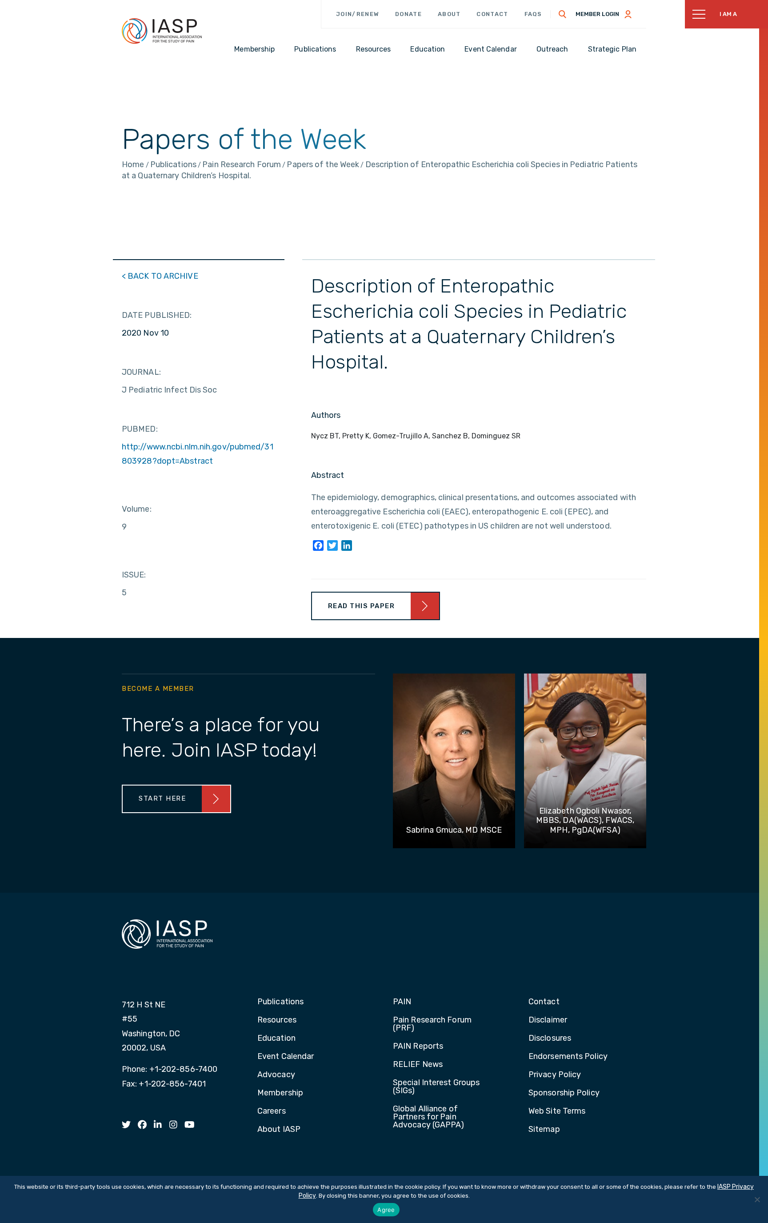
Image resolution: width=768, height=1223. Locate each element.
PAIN (402, 1002)
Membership (280, 1093)
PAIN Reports (418, 1046)
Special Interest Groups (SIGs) (436, 1087)
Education (276, 1038)
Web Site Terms (556, 1111)
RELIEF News (418, 1064)
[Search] (563, 14)
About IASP (278, 1129)
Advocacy (276, 1075)
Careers (271, 1111)
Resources (276, 1020)
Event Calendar (285, 1056)
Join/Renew (357, 14)
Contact (492, 14)
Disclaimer (547, 1020)
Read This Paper (361, 606)
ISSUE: (134, 575)
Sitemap (544, 1129)
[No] (756, 1199)
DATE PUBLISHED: (157, 315)
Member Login (597, 14)
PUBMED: (140, 429)
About (449, 14)
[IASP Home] (162, 31)
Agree (386, 1209)
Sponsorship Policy (564, 1093)
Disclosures (549, 1038)
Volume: (137, 509)
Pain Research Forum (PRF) (432, 1024)
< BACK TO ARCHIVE (160, 276)
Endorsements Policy (568, 1056)
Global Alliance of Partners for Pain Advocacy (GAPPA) (428, 1117)
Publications (280, 1002)
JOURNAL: (141, 372)
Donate (408, 14)
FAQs (533, 14)
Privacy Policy (554, 1075)
